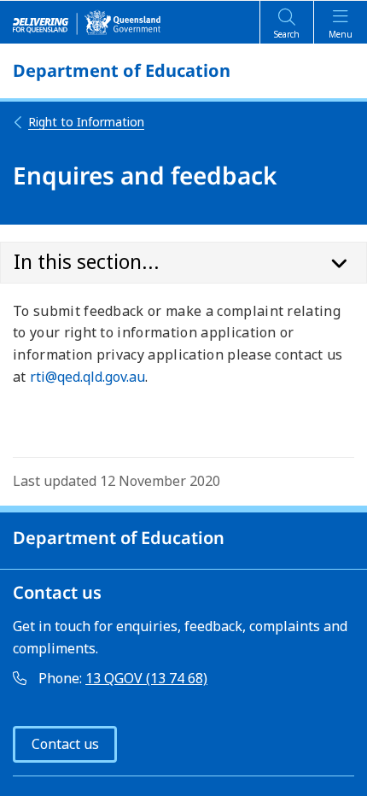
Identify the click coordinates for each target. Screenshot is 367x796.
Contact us (65, 744)
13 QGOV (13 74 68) (146, 678)
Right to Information (86, 122)
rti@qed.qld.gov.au (87, 376)
